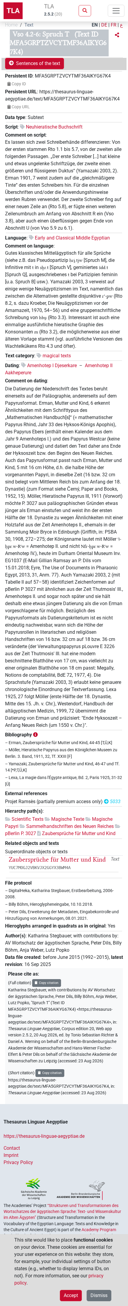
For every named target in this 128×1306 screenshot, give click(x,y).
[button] (117, 35)
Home (11, 25)
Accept (71, 1295)
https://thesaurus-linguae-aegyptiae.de (44, 1136)
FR (113, 25)
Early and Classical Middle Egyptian (72, 238)
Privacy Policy (18, 1162)
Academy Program (99, 1229)
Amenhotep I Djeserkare (52, 365)
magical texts (57, 355)
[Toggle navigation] (116, 11)
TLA (13, 11)
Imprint (11, 1155)
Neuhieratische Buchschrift (54, 127)
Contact (12, 1148)
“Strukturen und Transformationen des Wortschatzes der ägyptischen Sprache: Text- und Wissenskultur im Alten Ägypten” (62, 1211)
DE (104, 25)
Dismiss (98, 1295)
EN (95, 25)
